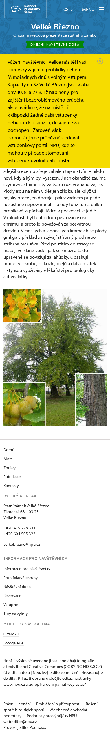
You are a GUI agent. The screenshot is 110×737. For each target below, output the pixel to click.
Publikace (12, 476)
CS (66, 9)
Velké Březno (55, 26)
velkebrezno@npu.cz (21, 544)
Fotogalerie (13, 643)
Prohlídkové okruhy (20, 577)
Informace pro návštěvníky (26, 568)
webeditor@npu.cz (20, 721)
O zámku (11, 634)
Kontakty (11, 485)
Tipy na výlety (15, 613)
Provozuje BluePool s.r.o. (24, 727)
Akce (7, 458)
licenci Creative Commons (39, 666)
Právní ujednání (17, 703)
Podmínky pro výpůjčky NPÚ (52, 715)
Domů (8, 449)
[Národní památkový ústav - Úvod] (25, 9)
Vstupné (10, 604)
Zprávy (9, 467)
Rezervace (12, 595)
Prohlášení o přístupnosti (58, 703)
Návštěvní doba (17, 586)
